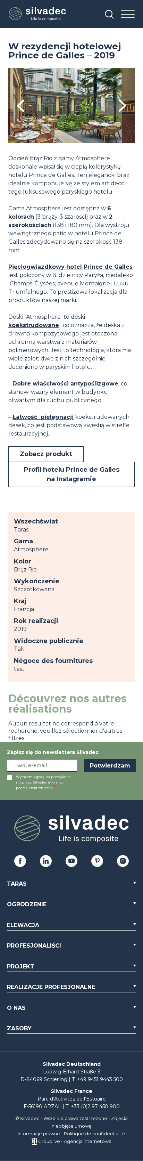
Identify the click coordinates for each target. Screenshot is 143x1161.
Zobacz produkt (46, 454)
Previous (21, 106)
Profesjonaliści (34, 945)
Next (122, 106)
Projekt (20, 966)
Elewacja (23, 925)
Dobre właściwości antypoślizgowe (65, 383)
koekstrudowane (33, 325)
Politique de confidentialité (94, 1133)
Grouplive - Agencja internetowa (74, 1141)
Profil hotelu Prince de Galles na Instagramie (71, 474)
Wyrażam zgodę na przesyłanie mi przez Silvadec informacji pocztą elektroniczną (43, 782)
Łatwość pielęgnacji (43, 417)
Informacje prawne (39, 1133)
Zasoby (19, 1028)
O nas (16, 1008)
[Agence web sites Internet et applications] (34, 1141)
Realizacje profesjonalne (51, 987)
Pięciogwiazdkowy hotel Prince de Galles (70, 266)
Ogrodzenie (27, 904)
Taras (17, 883)
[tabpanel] (71, 105)
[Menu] (128, 15)
